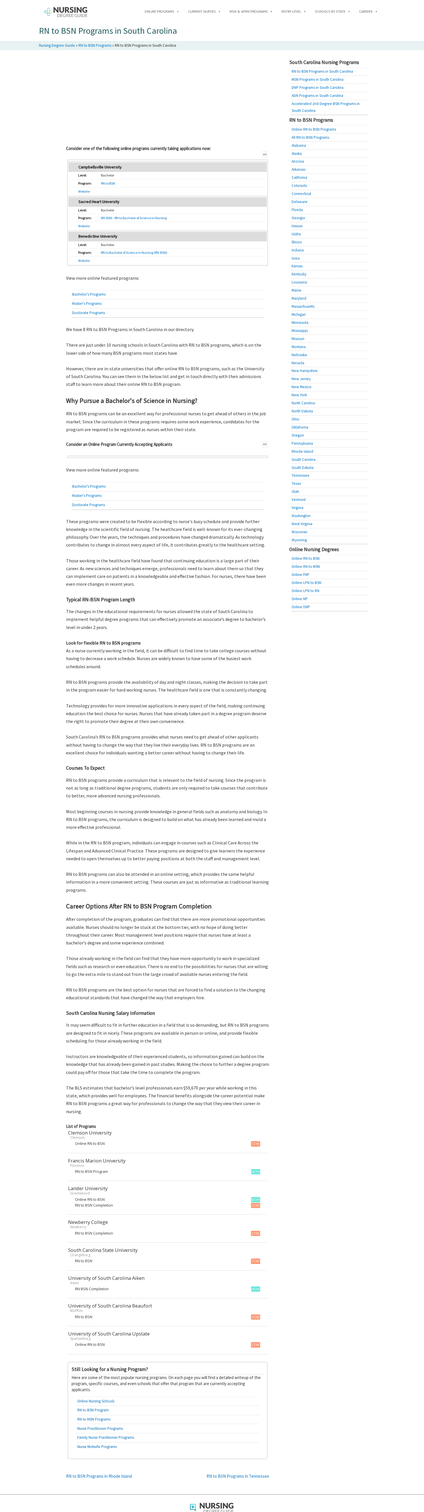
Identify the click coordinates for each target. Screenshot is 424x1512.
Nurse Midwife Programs (97, 1446)
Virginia (297, 507)
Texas (296, 483)
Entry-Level (291, 11)
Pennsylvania (302, 443)
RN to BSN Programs (94, 45)
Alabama (299, 145)
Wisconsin (299, 531)
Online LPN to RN (305, 590)
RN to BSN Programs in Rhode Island (99, 1476)
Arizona (298, 161)
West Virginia (302, 523)
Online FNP (300, 574)
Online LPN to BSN (306, 582)
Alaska (297, 153)
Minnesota (300, 322)
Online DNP (301, 606)
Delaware (299, 201)
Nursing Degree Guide (57, 45)
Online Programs (159, 11)
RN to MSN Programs (93, 1419)
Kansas (297, 266)
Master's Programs (87, 303)
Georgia (298, 217)
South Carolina (304, 459)
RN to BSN (108, 183)
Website (84, 191)
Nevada (298, 362)
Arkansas (298, 169)
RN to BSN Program (93, 1410)
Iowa (296, 258)
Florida (297, 209)
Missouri (298, 338)
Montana (299, 346)
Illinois (297, 242)
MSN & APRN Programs (249, 11)
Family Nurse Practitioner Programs (105, 1437)
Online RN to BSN (306, 558)
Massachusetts (303, 306)
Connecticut (301, 193)
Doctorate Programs (88, 312)
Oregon (298, 435)
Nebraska (299, 354)
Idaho (296, 234)
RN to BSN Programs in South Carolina (322, 71)
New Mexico (302, 386)
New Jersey (301, 378)
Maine (296, 290)
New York (299, 394)
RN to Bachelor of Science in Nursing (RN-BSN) (134, 252)
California (299, 177)
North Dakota (302, 411)
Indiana (298, 250)
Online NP (300, 598)
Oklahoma (300, 427)
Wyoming (299, 540)
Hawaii (297, 225)
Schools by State (330, 11)
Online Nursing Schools (95, 1401)
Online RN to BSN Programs (314, 129)
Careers (366, 11)
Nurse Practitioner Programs (100, 1428)
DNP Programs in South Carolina (318, 87)
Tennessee (300, 475)
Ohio (295, 419)
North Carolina (303, 403)
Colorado (299, 185)
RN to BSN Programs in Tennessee (238, 1476)
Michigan (299, 314)
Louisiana (299, 282)
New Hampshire (305, 370)
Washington (301, 515)
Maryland (299, 298)
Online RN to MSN (306, 566)
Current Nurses (202, 11)
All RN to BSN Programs (310, 137)
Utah (295, 491)
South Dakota (303, 467)
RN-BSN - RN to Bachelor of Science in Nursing (134, 218)
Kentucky (299, 274)
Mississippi (300, 330)
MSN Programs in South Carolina (318, 79)
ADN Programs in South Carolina (317, 95)
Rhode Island (302, 451)
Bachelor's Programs (89, 294)
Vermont (299, 499)
